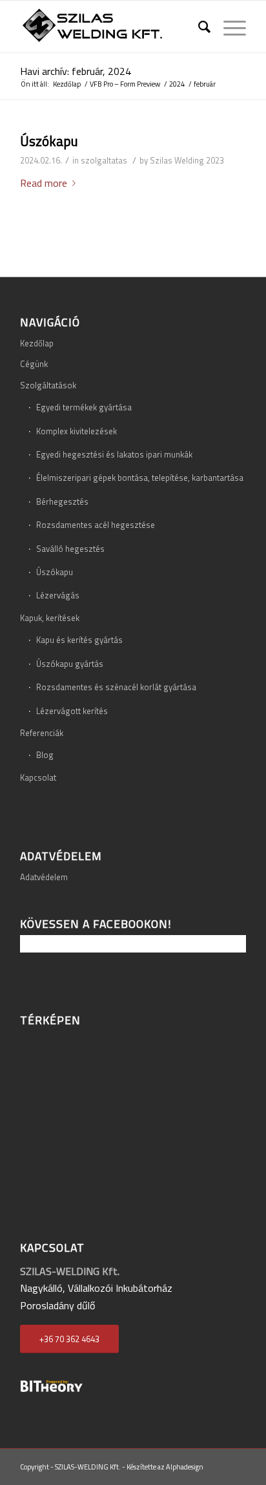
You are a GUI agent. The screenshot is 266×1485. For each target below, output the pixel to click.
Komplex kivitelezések (76, 431)
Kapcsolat (38, 777)
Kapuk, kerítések (49, 617)
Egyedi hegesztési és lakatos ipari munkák (114, 454)
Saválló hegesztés (70, 548)
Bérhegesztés (62, 501)
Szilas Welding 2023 (187, 160)
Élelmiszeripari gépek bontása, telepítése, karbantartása (139, 477)
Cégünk (34, 363)
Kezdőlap (37, 343)
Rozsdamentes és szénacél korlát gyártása (116, 686)
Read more (43, 183)
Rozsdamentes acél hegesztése (95, 524)
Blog (45, 754)
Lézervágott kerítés (72, 710)
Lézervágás (57, 595)
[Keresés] (197, 26)
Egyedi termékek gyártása (84, 407)
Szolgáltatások (48, 385)
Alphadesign (184, 1467)
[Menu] (228, 26)
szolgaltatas (104, 160)
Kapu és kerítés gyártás (79, 639)
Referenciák (41, 732)
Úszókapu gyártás (69, 663)
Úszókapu (49, 141)
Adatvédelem (44, 876)
